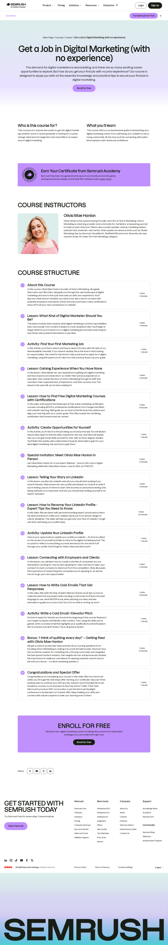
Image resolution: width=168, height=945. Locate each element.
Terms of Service (102, 867)
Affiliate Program (81, 837)
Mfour (99, 825)
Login (141, 5)
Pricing (61, 5)
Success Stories (81, 829)
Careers (123, 817)
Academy (147, 813)
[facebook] (30, 771)
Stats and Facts (81, 833)
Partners (123, 821)
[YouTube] (21, 860)
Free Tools (101, 837)
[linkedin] (50, 771)
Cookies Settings (125, 867)
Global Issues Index (128, 829)
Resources (91, 5)
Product (47, 5)
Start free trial (15, 826)
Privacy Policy (80, 867)
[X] (32, 860)
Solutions (74, 5)
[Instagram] (11, 860)
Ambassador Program (152, 841)
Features (78, 813)
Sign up (155, 5)
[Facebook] (26, 860)
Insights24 (101, 821)
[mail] (37, 771)
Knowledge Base (150, 809)
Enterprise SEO (103, 809)
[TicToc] (16, 860)
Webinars (147, 836)
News (122, 813)
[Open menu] (160, 15)
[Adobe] (8, 867)
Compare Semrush (82, 825)
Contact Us (125, 833)
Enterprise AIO (103, 813)
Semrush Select (127, 825)
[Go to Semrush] (16, 5)
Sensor (100, 842)
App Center (102, 829)
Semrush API (148, 817)
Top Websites (103, 833)
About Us (124, 809)
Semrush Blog (149, 832)
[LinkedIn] (5, 860)
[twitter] (43, 771)
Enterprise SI (102, 817)
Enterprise (108, 5)
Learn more (105, 179)
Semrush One (80, 809)
